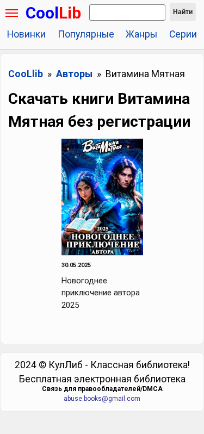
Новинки (26, 34)
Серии (183, 34)
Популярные (86, 34)
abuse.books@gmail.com (102, 398)
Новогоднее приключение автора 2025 (100, 293)
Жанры (141, 34)
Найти (183, 12)
